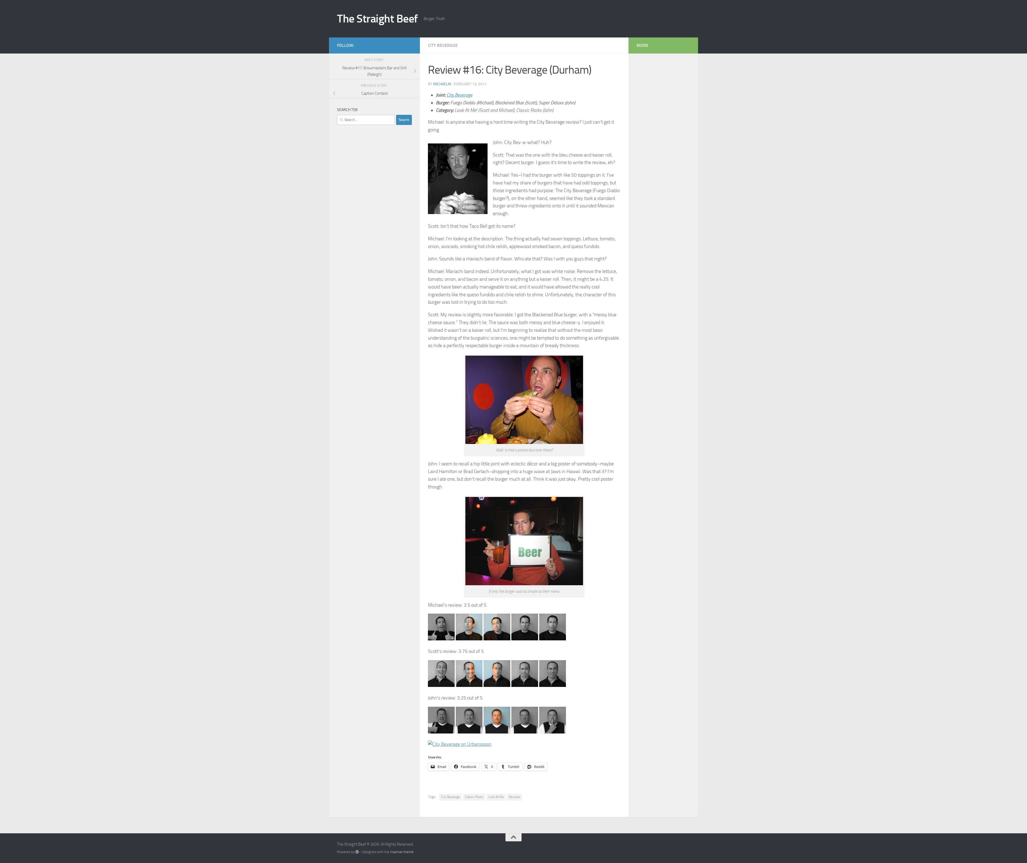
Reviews (514, 797)
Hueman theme (401, 852)
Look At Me (496, 797)
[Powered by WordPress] (357, 852)
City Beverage (443, 45)
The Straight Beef (377, 18)
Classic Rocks (474, 797)
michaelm (442, 84)
